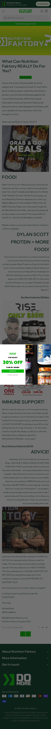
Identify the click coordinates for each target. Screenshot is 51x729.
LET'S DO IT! (12, 371)
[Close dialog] (50, 345)
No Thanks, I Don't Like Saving (13, 374)
